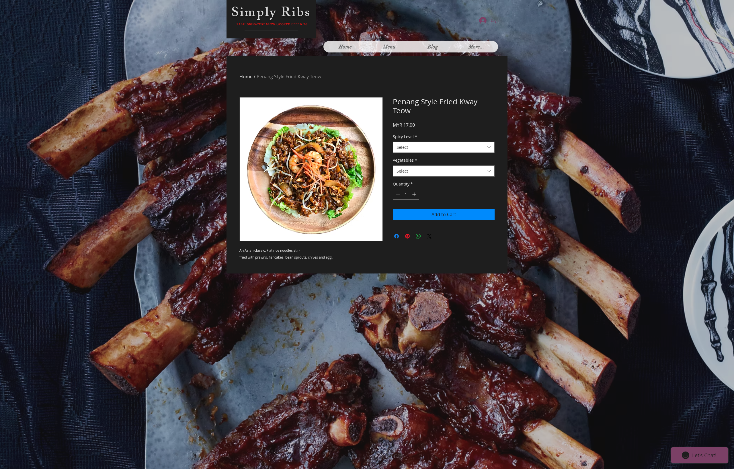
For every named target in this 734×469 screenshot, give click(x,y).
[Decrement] (397, 194)
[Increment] (414, 194)
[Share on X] (429, 236)
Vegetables (405, 160)
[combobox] (444, 147)
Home (246, 76)
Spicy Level (405, 136)
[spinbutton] (406, 194)
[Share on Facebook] (396, 236)
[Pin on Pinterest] (407, 236)
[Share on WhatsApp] (418, 236)
